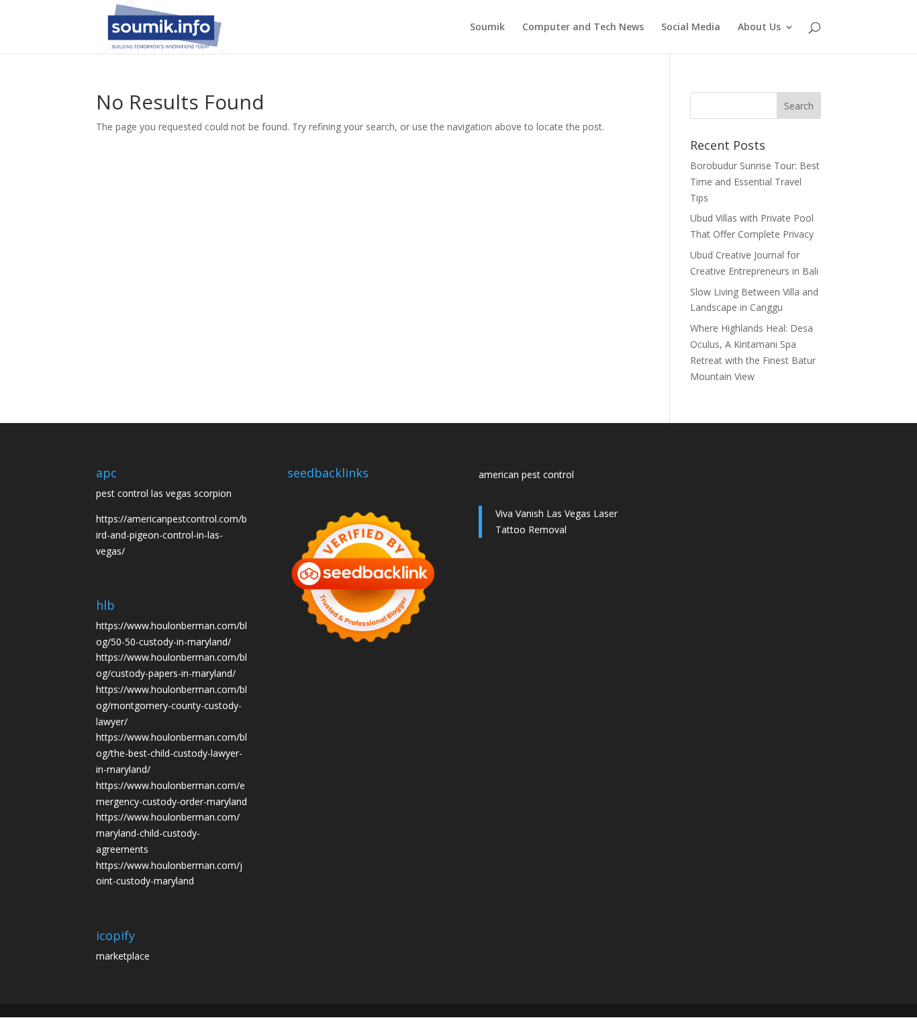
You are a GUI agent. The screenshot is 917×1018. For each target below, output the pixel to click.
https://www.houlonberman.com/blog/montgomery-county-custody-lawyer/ (171, 705)
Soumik (487, 27)
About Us (759, 27)
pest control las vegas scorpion (164, 493)
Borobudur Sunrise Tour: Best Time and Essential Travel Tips (755, 181)
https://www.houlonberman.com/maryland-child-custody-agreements (168, 833)
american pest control (526, 474)
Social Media (690, 27)
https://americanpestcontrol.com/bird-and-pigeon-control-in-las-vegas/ (171, 534)
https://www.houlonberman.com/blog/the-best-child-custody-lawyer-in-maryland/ (171, 753)
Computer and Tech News (583, 27)
